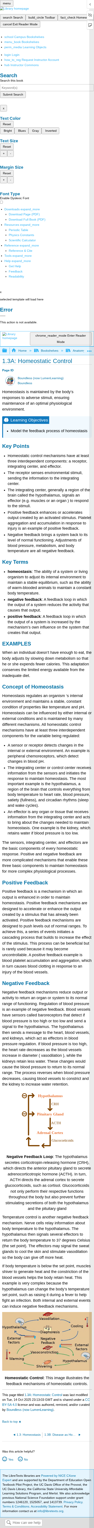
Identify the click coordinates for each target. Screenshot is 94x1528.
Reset (7, 124)
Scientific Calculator (22, 240)
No (26, 1459)
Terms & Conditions (15, 1506)
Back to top (10, 1421)
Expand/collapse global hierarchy (7, 350)
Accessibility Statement (47, 1506)
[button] (16, 271)
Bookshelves (49, 350)
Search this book (11, 80)
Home (22, 350)
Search (9, 1522)
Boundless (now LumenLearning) (41, 378)
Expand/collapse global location (89, 349)
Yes (10, 1459)
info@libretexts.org (50, 1511)
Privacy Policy (73, 1502)
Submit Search (13, 94)
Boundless (25, 383)
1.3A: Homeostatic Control (43, 1395)
